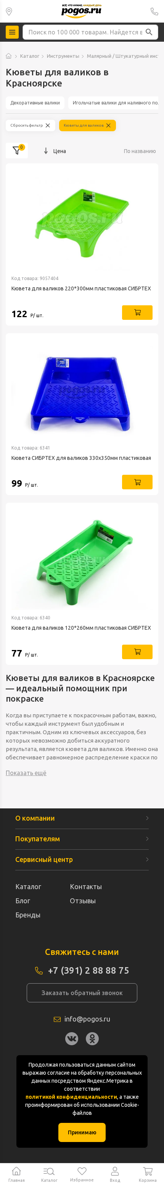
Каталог (29, 56)
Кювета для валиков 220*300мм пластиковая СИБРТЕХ (81, 288)
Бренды (27, 915)
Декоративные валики (35, 102)
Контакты (86, 886)
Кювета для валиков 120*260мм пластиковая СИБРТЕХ (81, 628)
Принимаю (82, 1132)
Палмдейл (9, 11)
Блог (22, 900)
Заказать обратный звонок (82, 992)
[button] (149, 32)
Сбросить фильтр (26, 125)
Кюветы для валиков (84, 125)
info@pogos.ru (87, 1019)
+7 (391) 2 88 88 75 (154, 11)
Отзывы (83, 900)
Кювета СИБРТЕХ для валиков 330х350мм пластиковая (81, 458)
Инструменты (63, 56)
